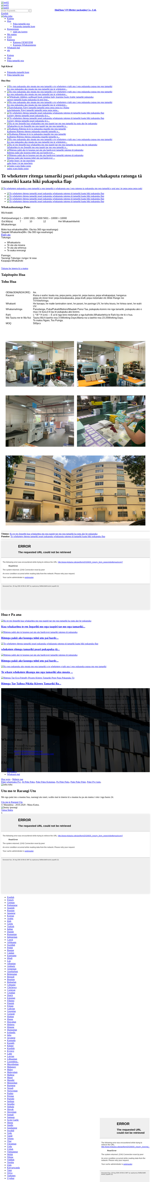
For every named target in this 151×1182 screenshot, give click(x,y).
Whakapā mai (13, 47)
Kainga (10, 18)
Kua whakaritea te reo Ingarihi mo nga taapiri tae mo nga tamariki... (43, 626)
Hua (9, 21)
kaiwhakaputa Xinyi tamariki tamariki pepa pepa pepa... (33, 110)
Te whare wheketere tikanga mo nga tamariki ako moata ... (37, 672)
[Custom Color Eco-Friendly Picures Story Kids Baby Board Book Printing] (37, 678)
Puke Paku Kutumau (45, 782)
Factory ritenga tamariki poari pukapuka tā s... (28, 115)
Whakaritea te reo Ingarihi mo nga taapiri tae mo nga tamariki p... (37, 126)
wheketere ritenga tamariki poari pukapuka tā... (30, 649)
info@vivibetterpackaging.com (28, 751)
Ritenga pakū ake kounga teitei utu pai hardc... (30, 637)
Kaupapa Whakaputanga (24, 45)
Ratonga (11, 39)
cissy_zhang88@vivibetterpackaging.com (34, 754)
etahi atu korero (20, 31)
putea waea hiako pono (18, 168)
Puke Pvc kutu (94, 782)
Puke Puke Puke (78, 782)
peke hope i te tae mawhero (20, 163)
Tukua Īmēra (7, 810)
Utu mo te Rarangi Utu (12, 802)
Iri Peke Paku (28, 782)
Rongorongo (13, 29)
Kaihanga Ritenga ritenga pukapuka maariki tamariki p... (33, 131)
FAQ (9, 37)
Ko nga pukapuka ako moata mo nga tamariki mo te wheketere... (37, 89)
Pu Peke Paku (62, 782)
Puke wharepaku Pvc (11, 782)
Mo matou (12, 34)
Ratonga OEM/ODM (23, 42)
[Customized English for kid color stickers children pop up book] (46, 621)
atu (8, 50)
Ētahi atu (5, 235)
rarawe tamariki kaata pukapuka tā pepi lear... (28, 99)
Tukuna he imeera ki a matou (14, 268)
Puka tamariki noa (21, 24)
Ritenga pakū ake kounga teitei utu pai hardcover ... (31, 152)
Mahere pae (17, 779)
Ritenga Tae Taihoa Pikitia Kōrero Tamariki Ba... (31, 683)
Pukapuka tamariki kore (24, 26)
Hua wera (5, 779)
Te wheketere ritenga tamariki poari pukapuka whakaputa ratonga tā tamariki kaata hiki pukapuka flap (57, 536)
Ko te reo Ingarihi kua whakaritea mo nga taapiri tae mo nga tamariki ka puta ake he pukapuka (53, 534)
